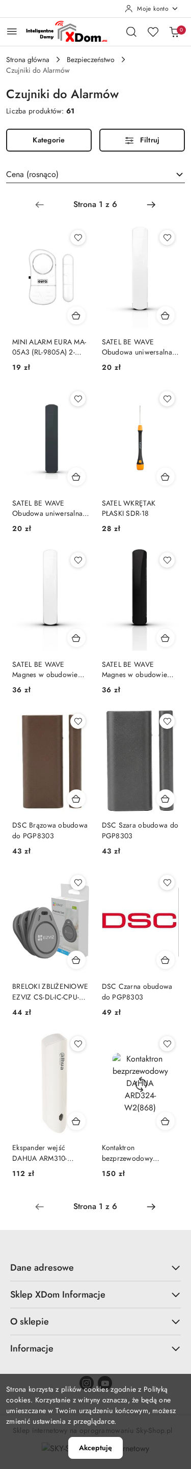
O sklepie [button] (29, 1321)
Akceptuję (95, 1448)
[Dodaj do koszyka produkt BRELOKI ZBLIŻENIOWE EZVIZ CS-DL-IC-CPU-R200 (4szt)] (76, 960)
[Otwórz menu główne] (12, 31)
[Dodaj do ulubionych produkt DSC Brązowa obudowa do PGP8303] (78, 721)
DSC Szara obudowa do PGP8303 (140, 830)
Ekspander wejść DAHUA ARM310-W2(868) (39, 1152)
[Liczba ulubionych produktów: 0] (152, 31)
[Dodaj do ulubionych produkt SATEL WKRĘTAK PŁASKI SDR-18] (167, 398)
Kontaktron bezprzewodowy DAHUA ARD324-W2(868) (129, 1152)
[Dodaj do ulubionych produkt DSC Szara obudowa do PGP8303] (167, 721)
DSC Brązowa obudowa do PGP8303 (50, 830)
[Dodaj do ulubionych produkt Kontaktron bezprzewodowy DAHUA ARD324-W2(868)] (167, 1043)
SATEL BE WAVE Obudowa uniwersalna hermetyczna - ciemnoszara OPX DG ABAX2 (47, 508)
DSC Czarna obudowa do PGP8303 (137, 991)
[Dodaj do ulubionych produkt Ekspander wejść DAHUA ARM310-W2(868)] (78, 1043)
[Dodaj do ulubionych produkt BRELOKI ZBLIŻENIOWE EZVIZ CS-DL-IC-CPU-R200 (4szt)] (78, 882)
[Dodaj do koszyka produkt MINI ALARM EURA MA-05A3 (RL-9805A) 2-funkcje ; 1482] (76, 315)
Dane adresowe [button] (42, 1267)
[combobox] (95, 174)
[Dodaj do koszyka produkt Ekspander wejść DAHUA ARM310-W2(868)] (76, 1121)
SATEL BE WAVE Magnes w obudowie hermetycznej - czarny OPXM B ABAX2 (135, 669)
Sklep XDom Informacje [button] (57, 1294)
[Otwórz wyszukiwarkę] (131, 31)
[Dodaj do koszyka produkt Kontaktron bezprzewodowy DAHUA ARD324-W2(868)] (165, 1121)
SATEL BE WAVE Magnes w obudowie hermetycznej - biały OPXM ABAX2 (45, 669)
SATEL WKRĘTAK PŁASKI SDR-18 (129, 508)
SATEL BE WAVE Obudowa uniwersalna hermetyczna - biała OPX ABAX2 (140, 347)
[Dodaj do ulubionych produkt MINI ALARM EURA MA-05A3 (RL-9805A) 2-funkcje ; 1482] (78, 237)
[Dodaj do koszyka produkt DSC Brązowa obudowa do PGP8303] (76, 798)
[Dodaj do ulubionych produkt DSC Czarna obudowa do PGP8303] (167, 882)
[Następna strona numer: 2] (151, 204)
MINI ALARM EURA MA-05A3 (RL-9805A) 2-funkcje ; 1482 (49, 347)
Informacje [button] (31, 1348)
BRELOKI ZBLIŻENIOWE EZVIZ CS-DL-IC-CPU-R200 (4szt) (50, 991)
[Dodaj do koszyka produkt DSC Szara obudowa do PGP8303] (165, 798)
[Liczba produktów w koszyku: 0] (174, 31)
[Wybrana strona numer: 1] (95, 204)
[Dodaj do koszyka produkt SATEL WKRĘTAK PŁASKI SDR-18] (165, 476)
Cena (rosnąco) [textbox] (32, 174)
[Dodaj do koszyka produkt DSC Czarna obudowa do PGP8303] (165, 960)
